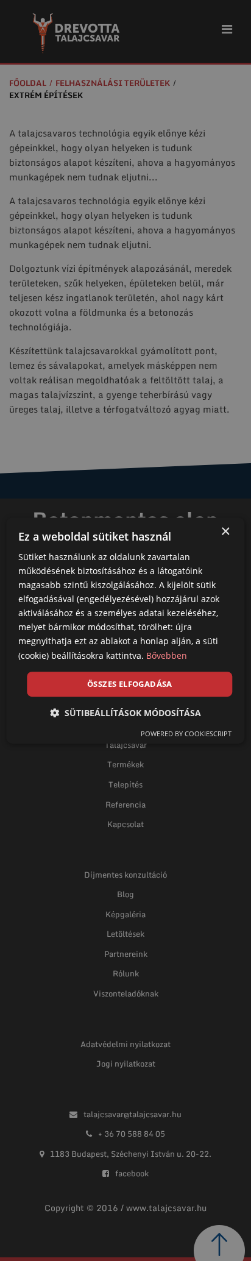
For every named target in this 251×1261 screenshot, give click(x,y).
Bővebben (166, 655)
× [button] (225, 531)
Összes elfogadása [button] (129, 683)
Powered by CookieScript (186, 733)
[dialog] (125, 630)
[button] (125, 713)
